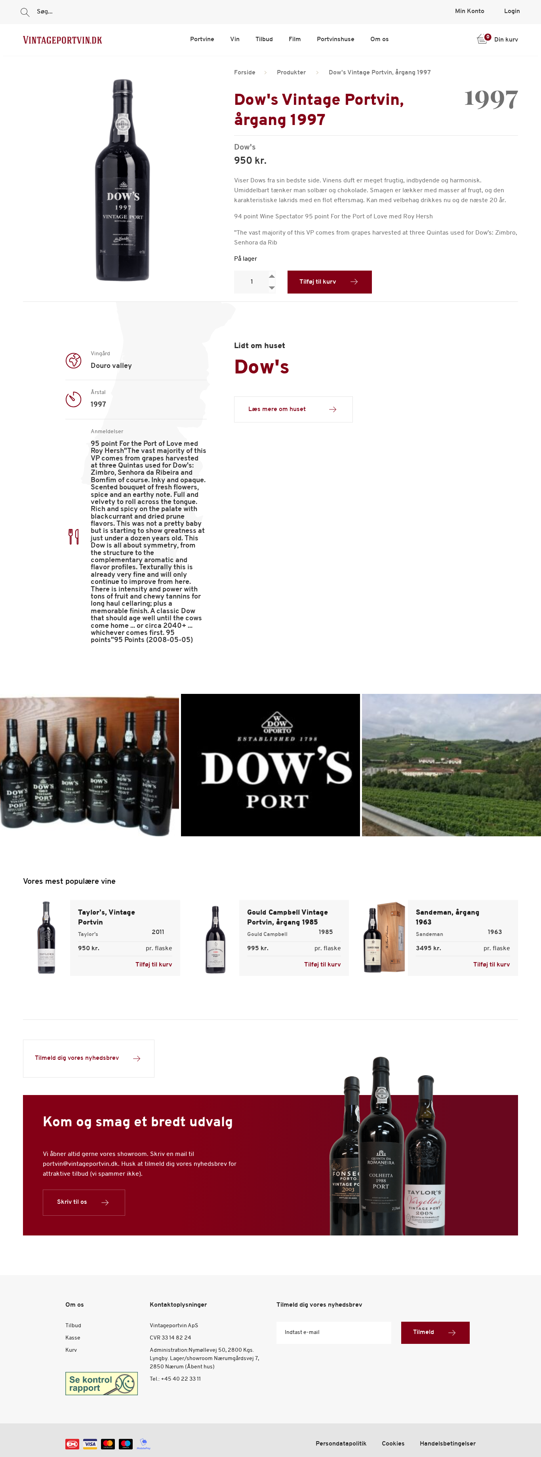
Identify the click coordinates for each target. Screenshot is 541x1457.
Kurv (71, 1350)
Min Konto (469, 11)
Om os (379, 39)
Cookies (393, 1444)
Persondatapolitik (341, 1444)
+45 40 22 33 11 (181, 1379)
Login (512, 11)
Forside (244, 73)
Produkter (291, 73)
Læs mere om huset (277, 409)
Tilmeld (423, 1332)
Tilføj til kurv (317, 282)
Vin (235, 39)
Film (295, 39)
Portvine (202, 39)
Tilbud (264, 39)
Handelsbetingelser (448, 1444)
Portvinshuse (335, 39)
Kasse (72, 1338)
